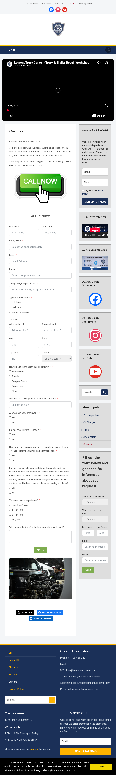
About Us (46, 3)
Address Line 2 (49, 324)
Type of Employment (19, 297)
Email (11, 255)
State (44, 338)
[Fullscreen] (106, 235)
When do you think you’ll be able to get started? (32, 398)
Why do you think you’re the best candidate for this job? (36, 527)
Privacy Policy (85, 3)
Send (88, 569)
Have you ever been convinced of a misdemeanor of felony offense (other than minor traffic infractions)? (38, 449)
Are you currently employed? (23, 413)
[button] (10, 50)
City (11, 338)
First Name (14, 226)
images (34, 749)
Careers (71, 3)
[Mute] (103, 235)
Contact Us (32, 3)
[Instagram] (95, 335)
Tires (86, 429)
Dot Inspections (91, 415)
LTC (21, 3)
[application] (95, 231)
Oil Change (89, 422)
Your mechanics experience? (23, 500)
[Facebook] (95, 299)
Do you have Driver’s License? (24, 430)
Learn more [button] (72, 770)
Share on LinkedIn (43, 618)
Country (45, 352)
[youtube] (95, 371)
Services (59, 3)
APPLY (40, 549)
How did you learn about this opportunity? (30, 367)
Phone (12, 269)
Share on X (26, 612)
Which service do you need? (92, 512)
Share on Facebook (51, 612)
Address (13, 319)
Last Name (47, 226)
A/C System (89, 436)
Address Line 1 (16, 324)
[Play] (86, 235)
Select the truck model (93, 496)
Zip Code (13, 352)
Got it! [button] (101, 767)
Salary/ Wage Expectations (22, 283)
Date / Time (15, 240)
